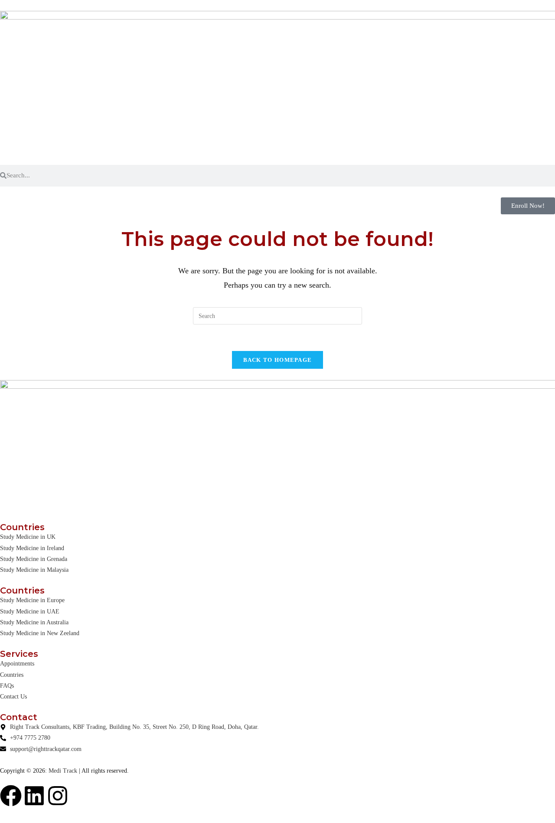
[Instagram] (58, 796)
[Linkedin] (34, 796)
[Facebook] (11, 796)
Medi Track (63, 770)
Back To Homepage (277, 360)
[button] (528, 205)
